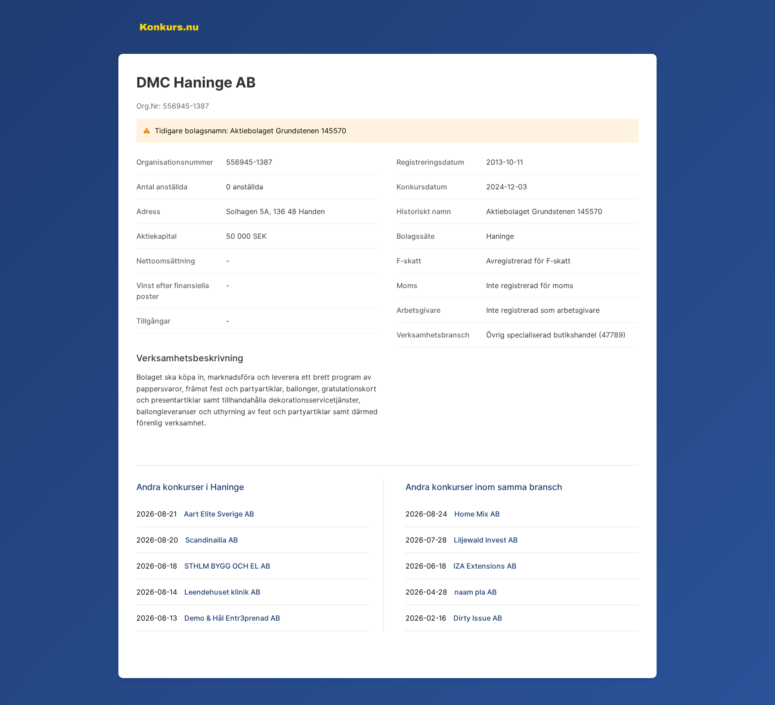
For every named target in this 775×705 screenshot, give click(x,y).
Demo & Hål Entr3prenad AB (232, 617)
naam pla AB (475, 591)
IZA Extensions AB (484, 565)
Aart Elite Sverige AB (219, 513)
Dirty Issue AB (477, 617)
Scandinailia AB (211, 539)
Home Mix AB (477, 513)
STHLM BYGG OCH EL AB (227, 565)
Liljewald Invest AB (486, 539)
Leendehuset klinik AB (222, 591)
